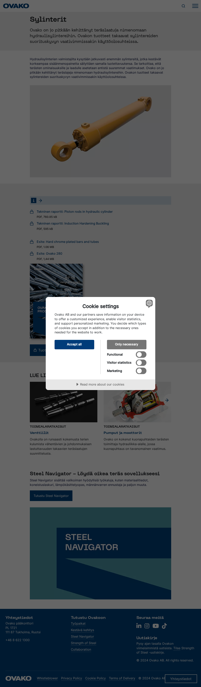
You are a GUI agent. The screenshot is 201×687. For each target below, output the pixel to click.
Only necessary (126, 344)
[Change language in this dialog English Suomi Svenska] (148, 303)
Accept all (74, 344)
